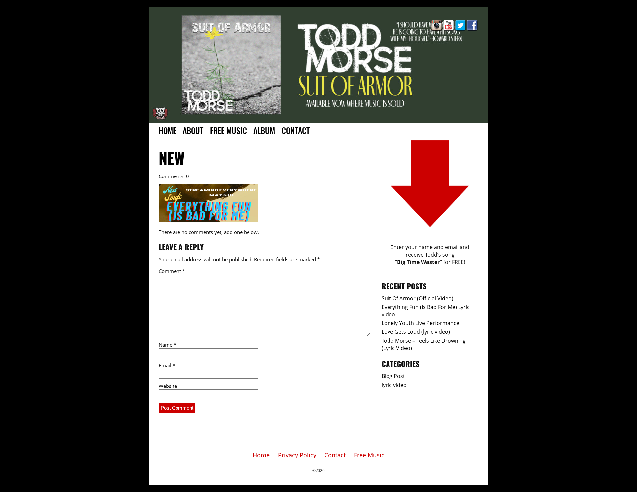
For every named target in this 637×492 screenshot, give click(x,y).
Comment (172, 271)
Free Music (228, 132)
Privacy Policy (297, 455)
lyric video (394, 384)
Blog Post (393, 376)
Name (167, 344)
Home (167, 132)
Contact (296, 132)
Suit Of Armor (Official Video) (417, 298)
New (172, 160)
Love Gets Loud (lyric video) (416, 331)
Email (167, 365)
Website (168, 386)
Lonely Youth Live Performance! (421, 323)
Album (264, 132)
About (193, 132)
